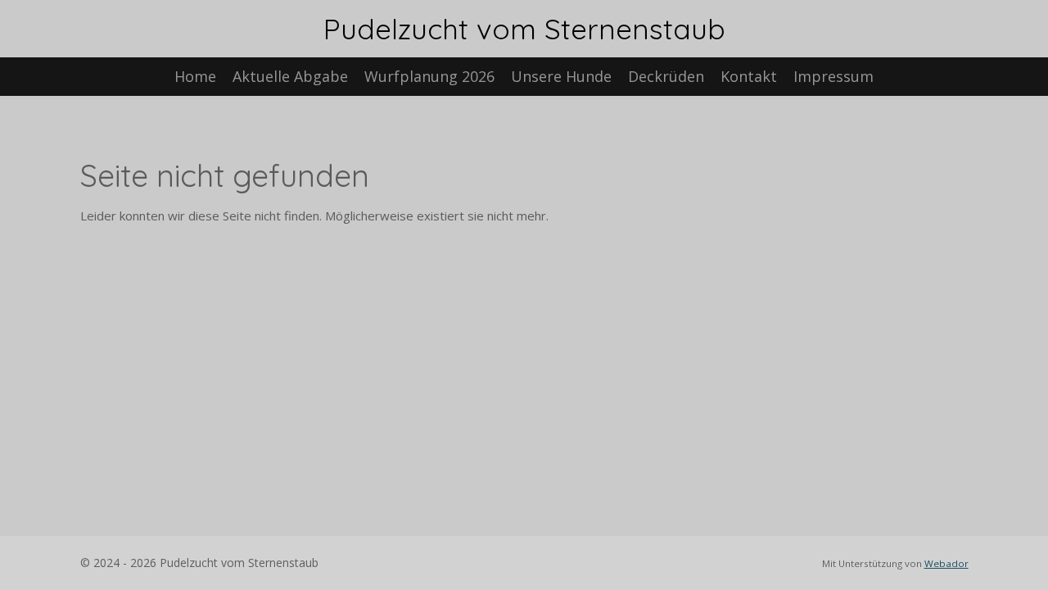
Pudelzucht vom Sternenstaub (524, 29)
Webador (946, 563)
